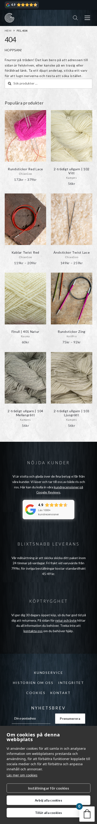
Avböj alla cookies (48, 800)
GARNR (9, 17)
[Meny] (87, 18)
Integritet (71, 683)
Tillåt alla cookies (48, 813)
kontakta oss (33, 631)
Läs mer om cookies (22, 775)
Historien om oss (33, 683)
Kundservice (48, 673)
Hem (8, 30)
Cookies (35, 693)
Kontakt (60, 693)
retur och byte (66, 620)
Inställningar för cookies (48, 788)
